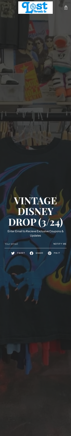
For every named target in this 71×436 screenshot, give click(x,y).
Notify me (60, 244)
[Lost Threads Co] (35, 7)
